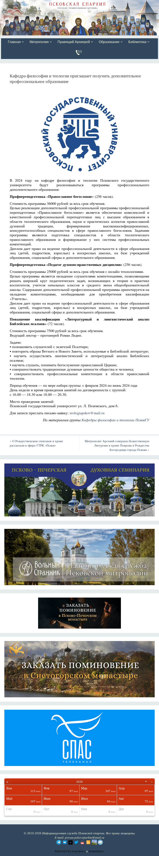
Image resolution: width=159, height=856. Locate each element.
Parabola (79, 851)
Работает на (63, 851)
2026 (79, 781)
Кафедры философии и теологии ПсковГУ (115, 419)
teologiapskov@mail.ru (87, 412)
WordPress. (96, 851)
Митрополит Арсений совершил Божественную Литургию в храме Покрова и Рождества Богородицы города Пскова (117, 445)
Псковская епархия (59, 3)
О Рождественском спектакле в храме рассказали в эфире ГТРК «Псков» (36, 443)
